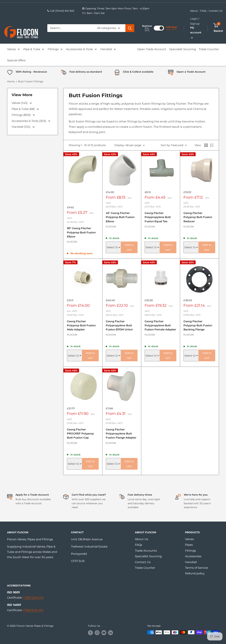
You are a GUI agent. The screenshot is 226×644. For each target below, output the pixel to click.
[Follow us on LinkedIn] (110, 632)
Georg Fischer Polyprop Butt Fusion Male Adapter (81, 325)
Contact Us (215, 10)
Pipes (189, 544)
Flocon (72, 241)
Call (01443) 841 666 (62, 10)
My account (195, 30)
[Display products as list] (211, 145)
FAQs (203, 10)
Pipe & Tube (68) (23, 109)
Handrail (106, 49)
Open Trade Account (151, 49)
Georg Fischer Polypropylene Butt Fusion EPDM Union (119, 325)
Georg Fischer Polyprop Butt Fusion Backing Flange (197, 325)
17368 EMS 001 (33, 610)
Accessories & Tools (79, 49)
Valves (11, 49)
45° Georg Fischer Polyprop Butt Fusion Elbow (120, 217)
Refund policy (195, 573)
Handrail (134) (21, 126)
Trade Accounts (146, 550)
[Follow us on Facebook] (90, 632)
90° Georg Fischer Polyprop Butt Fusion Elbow (81, 232)
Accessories (193, 556)
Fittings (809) (21, 115)
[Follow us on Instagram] (97, 632)
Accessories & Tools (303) (29, 121)
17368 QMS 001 (33, 597)
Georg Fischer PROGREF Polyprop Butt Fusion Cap (80, 433)
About (194, 10)
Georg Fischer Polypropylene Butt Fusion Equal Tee (158, 217)
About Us (141, 539)
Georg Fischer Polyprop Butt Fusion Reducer (197, 217)
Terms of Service (196, 567)
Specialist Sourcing (182, 49)
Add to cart (129, 247)
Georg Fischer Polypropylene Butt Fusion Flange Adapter (121, 433)
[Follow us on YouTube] (103, 632)
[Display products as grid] (206, 145)
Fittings (53, 49)
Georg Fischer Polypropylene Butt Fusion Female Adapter (160, 325)
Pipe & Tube (31, 49)
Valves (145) (20, 103)
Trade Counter (209, 49)
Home (11, 81)
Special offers (16, 60)
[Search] (129, 28)
